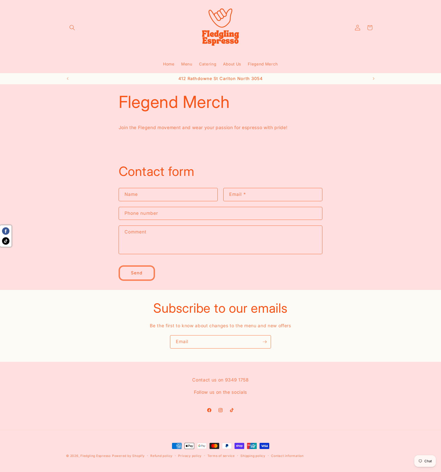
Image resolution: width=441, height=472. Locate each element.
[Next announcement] (373, 78)
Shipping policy (252, 456)
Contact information (287, 456)
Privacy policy (190, 456)
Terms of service (221, 456)
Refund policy (161, 456)
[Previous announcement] (67, 78)
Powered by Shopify (128, 456)
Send (136, 272)
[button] (72, 27)
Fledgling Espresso (95, 456)
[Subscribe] (265, 342)
